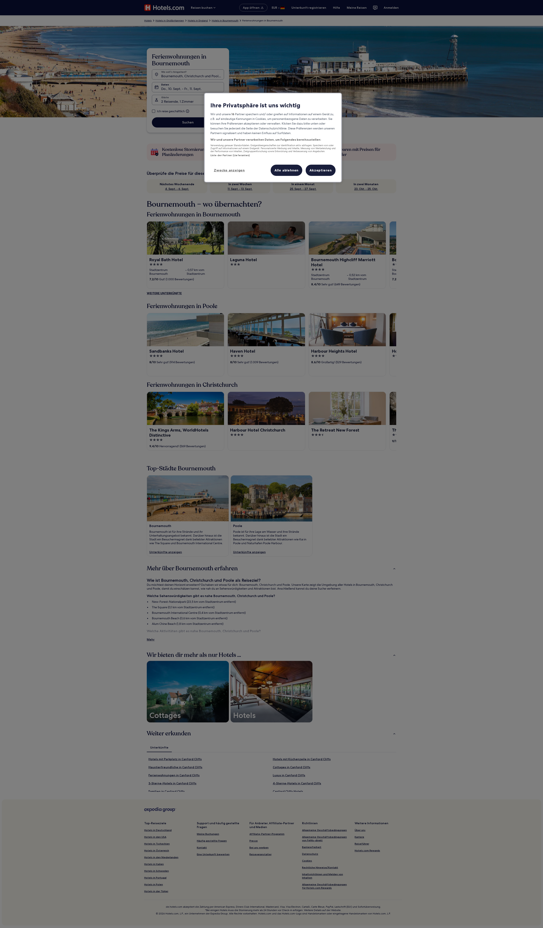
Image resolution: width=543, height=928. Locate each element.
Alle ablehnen (286, 170)
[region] (273, 137)
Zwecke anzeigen (229, 170)
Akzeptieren (320, 170)
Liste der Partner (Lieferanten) (230, 155)
